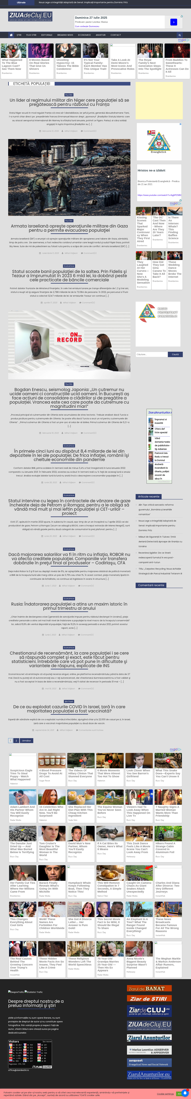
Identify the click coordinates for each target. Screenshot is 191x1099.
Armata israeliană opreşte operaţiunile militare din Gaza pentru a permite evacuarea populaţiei (69, 228)
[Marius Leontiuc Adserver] (149, 1049)
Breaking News (65, 34)
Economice (84, 34)
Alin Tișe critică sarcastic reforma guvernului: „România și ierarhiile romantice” (156, 509)
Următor (26, 740)
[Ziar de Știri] (149, 998)
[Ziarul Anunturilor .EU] (149, 1075)
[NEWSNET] (149, 1062)
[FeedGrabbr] (159, 481)
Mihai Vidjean (70, 131)
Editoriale (46, 34)
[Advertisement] (159, 100)
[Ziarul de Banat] (149, 987)
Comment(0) (90, 131)
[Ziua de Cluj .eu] (149, 1025)
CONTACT (116, 34)
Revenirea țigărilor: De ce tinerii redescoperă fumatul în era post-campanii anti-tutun (156, 557)
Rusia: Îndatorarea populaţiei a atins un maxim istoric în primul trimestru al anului (69, 606)
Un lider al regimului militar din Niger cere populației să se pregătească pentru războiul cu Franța (69, 102)
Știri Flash (69, 701)
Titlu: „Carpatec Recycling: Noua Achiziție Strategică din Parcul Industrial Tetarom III (160, 571)
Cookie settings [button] (165, 1094)
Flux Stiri (31, 34)
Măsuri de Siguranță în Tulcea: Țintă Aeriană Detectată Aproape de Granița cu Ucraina (84, 2)
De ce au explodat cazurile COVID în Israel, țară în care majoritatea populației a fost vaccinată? (69, 709)
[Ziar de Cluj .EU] (149, 1010)
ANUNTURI (100, 34)
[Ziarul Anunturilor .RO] (149, 1037)
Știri (19, 34)
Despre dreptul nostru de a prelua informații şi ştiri (36, 1003)
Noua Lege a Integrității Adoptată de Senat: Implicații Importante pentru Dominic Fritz (157, 525)
